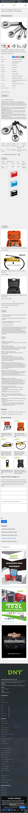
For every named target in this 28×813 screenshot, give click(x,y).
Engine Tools (3, 764)
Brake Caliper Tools (5, 755)
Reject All (6, 807)
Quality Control (4, 794)
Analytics (12, 809)
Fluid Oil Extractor (4, 768)
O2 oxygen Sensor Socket (6, 780)
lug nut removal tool (20, 412)
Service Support (4, 702)
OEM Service (3, 788)
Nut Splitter (3, 741)
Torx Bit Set (3, 778)
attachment (24, 514)
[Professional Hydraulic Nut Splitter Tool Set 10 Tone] (7, 426)
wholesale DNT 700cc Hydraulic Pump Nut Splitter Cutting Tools (6, 453)
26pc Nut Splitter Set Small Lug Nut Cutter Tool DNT (13, 248)
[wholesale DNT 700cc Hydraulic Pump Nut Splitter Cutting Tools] (7, 444)
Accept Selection (14, 807)
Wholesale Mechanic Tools (14, 9)
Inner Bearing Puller (5, 727)
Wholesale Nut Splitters (7, 11)
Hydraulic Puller (4, 732)
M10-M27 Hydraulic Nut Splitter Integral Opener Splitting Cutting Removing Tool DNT (13, 304)
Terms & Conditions (19, 518)
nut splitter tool (11, 412)
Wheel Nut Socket (4, 782)
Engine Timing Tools (5, 770)
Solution (3, 706)
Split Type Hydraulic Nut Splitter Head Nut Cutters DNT (7, 472)
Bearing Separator (5, 723)
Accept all (22, 807)
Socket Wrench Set (5, 775)
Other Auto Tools (4, 743)
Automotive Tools (5, 584)
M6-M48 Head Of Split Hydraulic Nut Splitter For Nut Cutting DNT (14, 295)
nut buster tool (11, 414)
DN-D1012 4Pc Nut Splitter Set (10, 154)
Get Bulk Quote (22, 2)
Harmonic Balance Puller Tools (7, 734)
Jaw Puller (3, 725)
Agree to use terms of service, (12, 518)
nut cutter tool (19, 414)
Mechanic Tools (5, 658)
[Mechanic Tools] (14, 641)
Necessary (5, 809)
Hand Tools (3, 773)
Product (2, 700)
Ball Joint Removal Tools (6, 752)
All (5, 9)
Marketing (24, 809)
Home (2, 9)
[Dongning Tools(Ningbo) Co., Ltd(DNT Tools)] (14, 5)
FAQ (2, 704)
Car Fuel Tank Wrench (5, 766)
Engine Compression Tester (6, 759)
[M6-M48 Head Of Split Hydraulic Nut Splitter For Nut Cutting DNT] (20, 462)
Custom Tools (4, 792)
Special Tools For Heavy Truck (8, 621)
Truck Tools (3, 736)
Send (4, 521)
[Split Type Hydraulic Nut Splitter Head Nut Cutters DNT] (7, 462)
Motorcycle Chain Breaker (6, 738)
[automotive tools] (14, 567)
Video (2, 711)
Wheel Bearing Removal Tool (7, 748)
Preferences (18, 809)
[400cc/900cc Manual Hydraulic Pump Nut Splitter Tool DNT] (20, 444)
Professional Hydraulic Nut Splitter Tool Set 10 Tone (6, 435)
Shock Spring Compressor (6, 750)
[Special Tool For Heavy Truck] (14, 604)
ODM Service (3, 790)
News (2, 708)
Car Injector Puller (4, 761)
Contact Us (3, 715)
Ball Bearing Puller (5, 729)
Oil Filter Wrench (4, 757)
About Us (3, 713)
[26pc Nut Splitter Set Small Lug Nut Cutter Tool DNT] (20, 426)
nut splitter (3, 412)
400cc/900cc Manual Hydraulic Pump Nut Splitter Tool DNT (13, 271)
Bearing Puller (4, 721)
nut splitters (4, 414)
